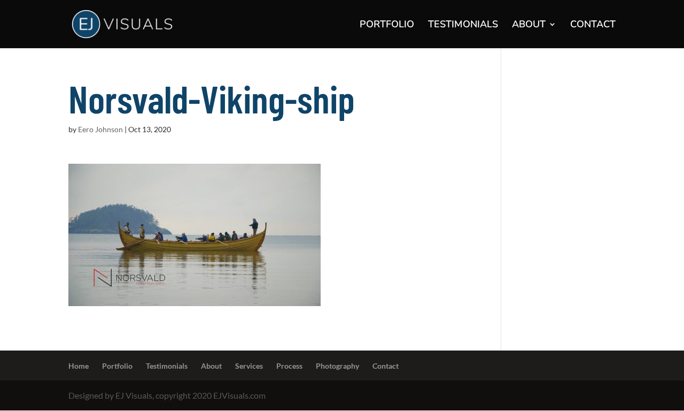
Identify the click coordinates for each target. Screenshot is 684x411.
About (211, 365)
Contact (385, 365)
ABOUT (529, 25)
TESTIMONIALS (463, 25)
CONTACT (593, 25)
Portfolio (117, 365)
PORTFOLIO (387, 25)
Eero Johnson (100, 129)
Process (289, 365)
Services (249, 365)
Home (78, 365)
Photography (337, 365)
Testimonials (167, 365)
